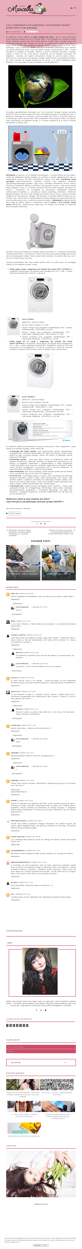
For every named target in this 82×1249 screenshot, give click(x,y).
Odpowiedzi (17, 603)
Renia (13, 621)
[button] (60, 4)
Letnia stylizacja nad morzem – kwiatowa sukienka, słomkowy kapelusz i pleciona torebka (23, 1094)
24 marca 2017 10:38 (28, 691)
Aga (12, 894)
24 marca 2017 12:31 (26, 753)
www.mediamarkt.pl (24, 181)
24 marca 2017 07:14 (23, 621)
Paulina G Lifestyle (18, 635)
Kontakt (11, 1051)
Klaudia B (14, 678)
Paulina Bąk (15, 725)
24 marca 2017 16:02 (26, 780)
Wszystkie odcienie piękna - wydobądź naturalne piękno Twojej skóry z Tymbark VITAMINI (20, 533)
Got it (46, 1245)
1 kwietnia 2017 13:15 (22, 894)
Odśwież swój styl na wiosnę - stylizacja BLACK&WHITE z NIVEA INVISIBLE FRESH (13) (61, 532)
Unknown (14, 753)
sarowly (14, 800)
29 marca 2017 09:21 (33, 850)
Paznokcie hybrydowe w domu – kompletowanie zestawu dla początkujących (58, 1116)
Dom (11, 513)
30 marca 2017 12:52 (25, 882)
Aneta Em (14, 593)
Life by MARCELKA (22, 607)
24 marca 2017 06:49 (26, 593)
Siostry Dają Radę (18, 837)
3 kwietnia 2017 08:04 (40, 739)
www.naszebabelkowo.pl (20, 862)
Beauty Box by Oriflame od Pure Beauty (24, 1136)
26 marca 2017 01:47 (30, 709)
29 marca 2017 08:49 (32, 837)
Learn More (37, 1245)
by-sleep (14, 882)
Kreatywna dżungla (19, 821)
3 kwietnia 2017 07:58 (40, 663)
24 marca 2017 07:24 (33, 635)
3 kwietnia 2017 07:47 (40, 607)
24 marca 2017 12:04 (28, 725)
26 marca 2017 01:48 (30, 652)
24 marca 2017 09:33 (26, 678)
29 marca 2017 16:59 (38, 862)
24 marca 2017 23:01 (25, 800)
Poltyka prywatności (16, 1047)
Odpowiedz (15, 599)
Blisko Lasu (15, 691)
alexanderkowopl (18, 850)
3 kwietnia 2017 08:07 (40, 766)
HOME (18, 513)
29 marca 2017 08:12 (34, 821)
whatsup (19, 652)
